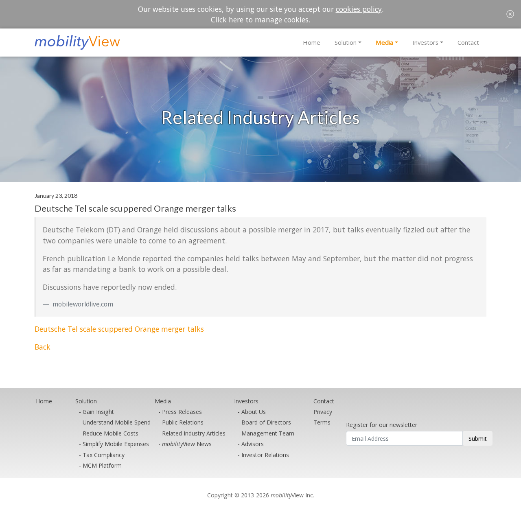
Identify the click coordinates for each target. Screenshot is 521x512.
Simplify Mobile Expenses (116, 444)
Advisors (252, 444)
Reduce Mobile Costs (110, 433)
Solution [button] (346, 42)
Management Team (267, 433)
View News (187, 444)
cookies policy (359, 9)
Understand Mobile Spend (117, 422)
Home (311, 42)
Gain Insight (98, 412)
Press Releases (182, 412)
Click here (227, 19)
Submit (477, 438)
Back (42, 347)
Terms (322, 422)
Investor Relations (265, 455)
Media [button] (384, 42)
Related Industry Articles (193, 433)
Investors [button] (425, 42)
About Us (253, 412)
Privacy (322, 412)
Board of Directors (266, 422)
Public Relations (183, 422)
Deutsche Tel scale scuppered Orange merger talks (119, 329)
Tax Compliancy (104, 455)
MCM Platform (102, 465)
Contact (468, 42)
